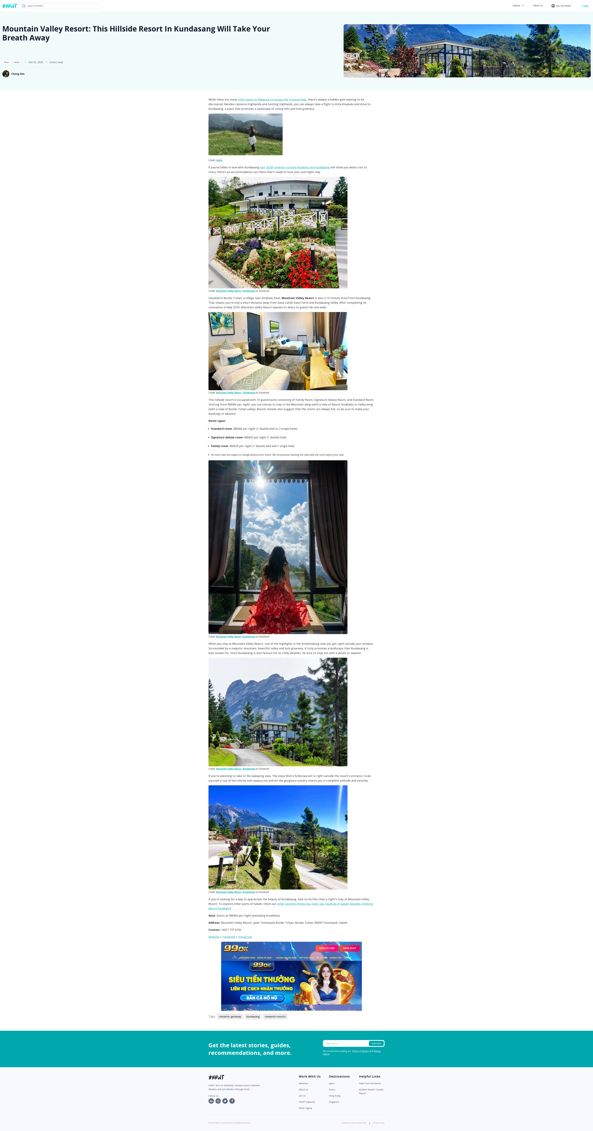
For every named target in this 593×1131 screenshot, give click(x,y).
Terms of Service (360, 1051)
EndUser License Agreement (354, 1123)
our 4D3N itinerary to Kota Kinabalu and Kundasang (295, 167)
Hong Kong (334, 1095)
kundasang (253, 1016)
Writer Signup (305, 1108)
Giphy (219, 160)
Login (585, 6)
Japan (331, 1083)
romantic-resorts (275, 1016)
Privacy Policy (379, 1123)
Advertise (303, 1083)
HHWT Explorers (307, 1101)
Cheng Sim (18, 74)
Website (213, 937)
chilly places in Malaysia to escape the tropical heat (272, 99)
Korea (332, 1089)
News (6, 62)
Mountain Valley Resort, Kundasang (235, 291)
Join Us (302, 1095)
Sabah (16, 62)
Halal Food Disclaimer (370, 1083)
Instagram (245, 937)
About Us (303, 1089)
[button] (518, 6)
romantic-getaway (230, 1016)
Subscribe (376, 1043)
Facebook (229, 937)
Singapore (334, 1101)
